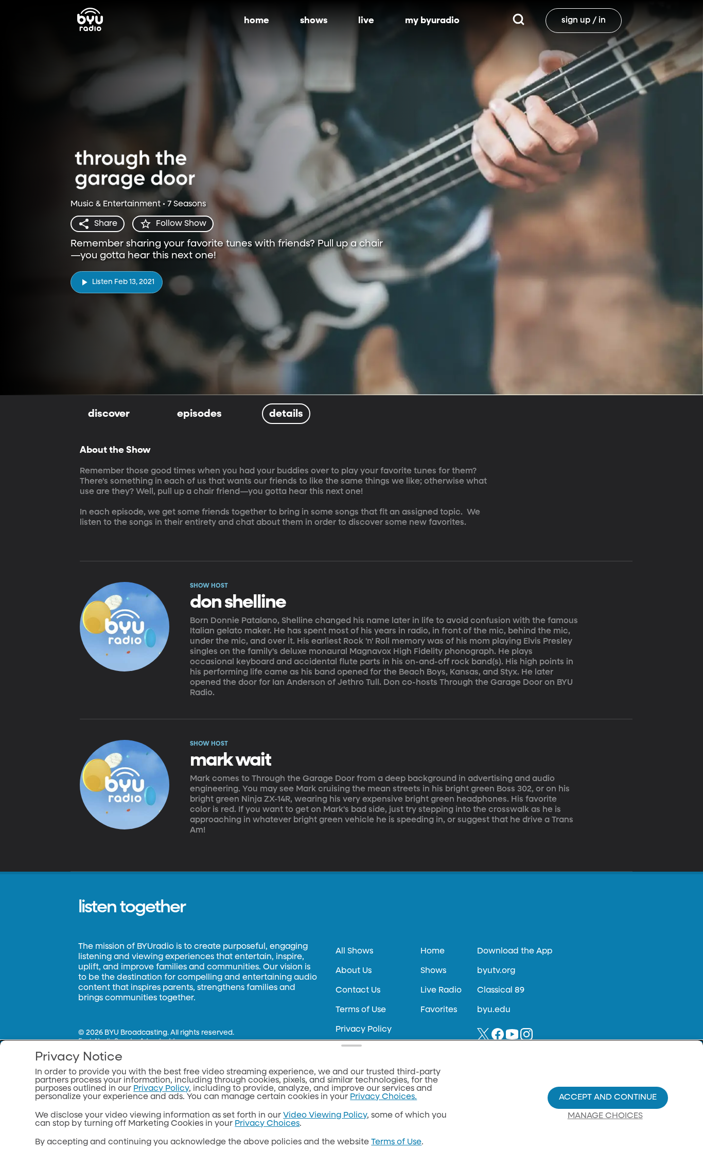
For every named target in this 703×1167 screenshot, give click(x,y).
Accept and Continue (608, 1097)
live (366, 20)
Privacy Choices (267, 1124)
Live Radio (441, 990)
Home (432, 951)
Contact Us (358, 990)
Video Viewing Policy (325, 1115)
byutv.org (496, 971)
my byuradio (432, 20)
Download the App (514, 951)
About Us (354, 971)
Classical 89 (500, 990)
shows (313, 20)
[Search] (518, 20)
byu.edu (494, 1010)
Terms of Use (361, 1010)
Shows (433, 971)
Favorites (438, 1010)
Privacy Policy (364, 1029)
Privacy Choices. (383, 1097)
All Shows (354, 951)
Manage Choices (605, 1116)
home (256, 20)
